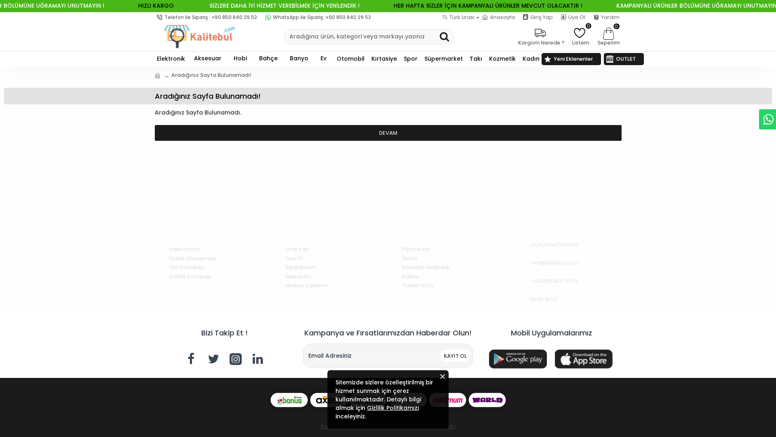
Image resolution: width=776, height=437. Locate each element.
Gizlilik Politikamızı (393, 408)
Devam (388, 133)
